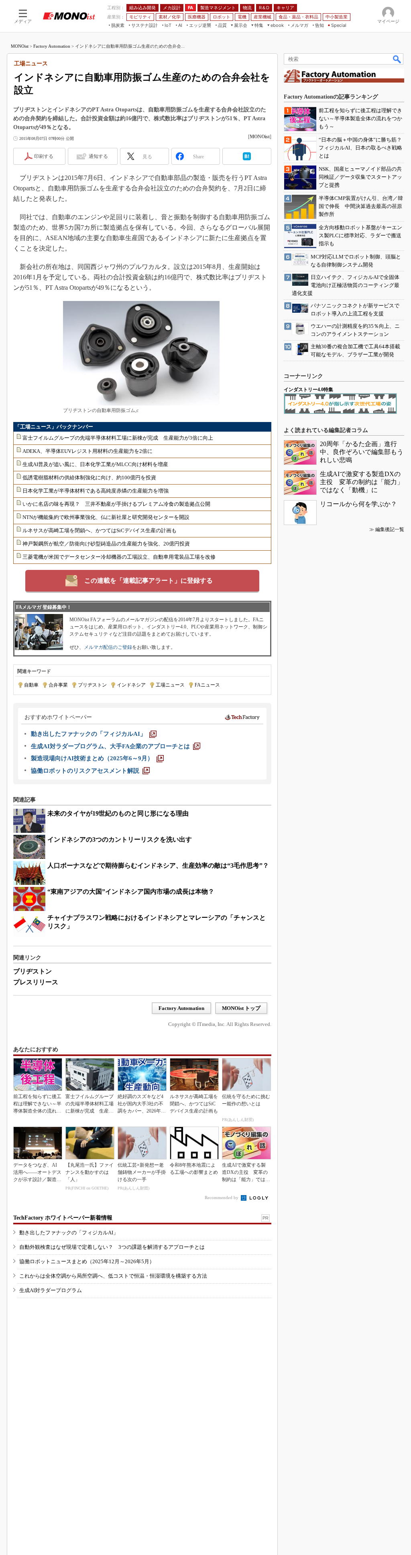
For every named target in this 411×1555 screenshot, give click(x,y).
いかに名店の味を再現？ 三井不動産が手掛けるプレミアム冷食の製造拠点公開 (116, 504)
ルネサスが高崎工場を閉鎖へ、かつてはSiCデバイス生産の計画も (99, 530)
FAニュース (207, 685)
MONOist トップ (241, 1008)
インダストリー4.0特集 (308, 389)
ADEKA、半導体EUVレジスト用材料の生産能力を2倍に (87, 451)
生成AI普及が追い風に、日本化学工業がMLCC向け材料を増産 (95, 464)
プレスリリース (35, 982)
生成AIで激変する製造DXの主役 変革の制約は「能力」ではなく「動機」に (361, 482)
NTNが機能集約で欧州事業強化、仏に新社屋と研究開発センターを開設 (105, 517)
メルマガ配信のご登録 (108, 647)
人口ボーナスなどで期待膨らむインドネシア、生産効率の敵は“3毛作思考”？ (158, 865)
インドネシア (131, 685)
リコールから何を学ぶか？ (358, 504)
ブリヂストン (92, 685)
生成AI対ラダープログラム (50, 1290)
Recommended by (222, 1197)
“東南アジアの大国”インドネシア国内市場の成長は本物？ (130, 891)
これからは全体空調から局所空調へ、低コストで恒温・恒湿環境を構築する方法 (113, 1276)
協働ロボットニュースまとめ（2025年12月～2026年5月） (87, 1261)
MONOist (19, 46)
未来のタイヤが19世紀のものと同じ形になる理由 (118, 813)
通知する (98, 156)
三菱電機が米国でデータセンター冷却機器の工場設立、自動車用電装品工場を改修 (119, 557)
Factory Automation (51, 46)
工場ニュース (170, 685)
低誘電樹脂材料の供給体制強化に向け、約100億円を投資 (89, 478)
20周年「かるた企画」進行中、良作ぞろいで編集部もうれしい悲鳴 (361, 451)
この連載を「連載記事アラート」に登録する (148, 580)
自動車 (31, 685)
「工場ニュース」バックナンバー (54, 427)
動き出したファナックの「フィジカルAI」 (68, 1233)
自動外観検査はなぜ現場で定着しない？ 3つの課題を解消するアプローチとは (112, 1247)
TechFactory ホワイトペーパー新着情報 (62, 1218)
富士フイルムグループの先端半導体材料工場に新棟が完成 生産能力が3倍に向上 (117, 438)
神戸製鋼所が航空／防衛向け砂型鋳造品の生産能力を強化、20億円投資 (106, 544)
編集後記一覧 (389, 529)
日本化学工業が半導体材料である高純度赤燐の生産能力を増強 (95, 491)
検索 (397, 59)
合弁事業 (58, 685)
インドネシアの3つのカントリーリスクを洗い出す (119, 839)
